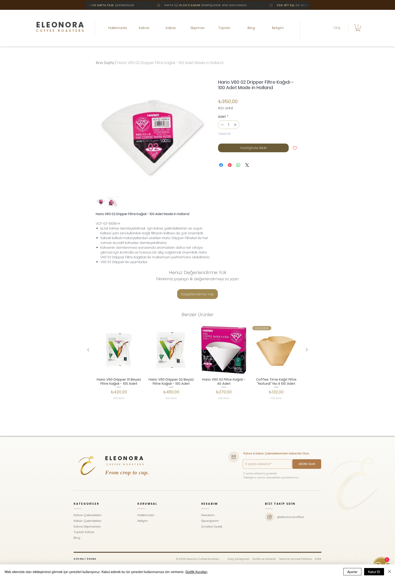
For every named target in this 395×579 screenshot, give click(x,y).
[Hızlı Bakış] (119, 350)
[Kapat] (389, 571)
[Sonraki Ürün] (307, 349)
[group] (197, 373)
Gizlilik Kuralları (196, 571)
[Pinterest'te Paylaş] (229, 165)
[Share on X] (247, 165)
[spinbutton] (228, 125)
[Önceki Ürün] (88, 349)
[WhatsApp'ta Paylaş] (238, 165)
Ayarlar (352, 571)
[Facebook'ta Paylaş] (221, 165)
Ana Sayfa (105, 62)
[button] (358, 27)
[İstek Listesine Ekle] (295, 148)
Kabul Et (374, 571)
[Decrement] (221, 125)
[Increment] (235, 125)
